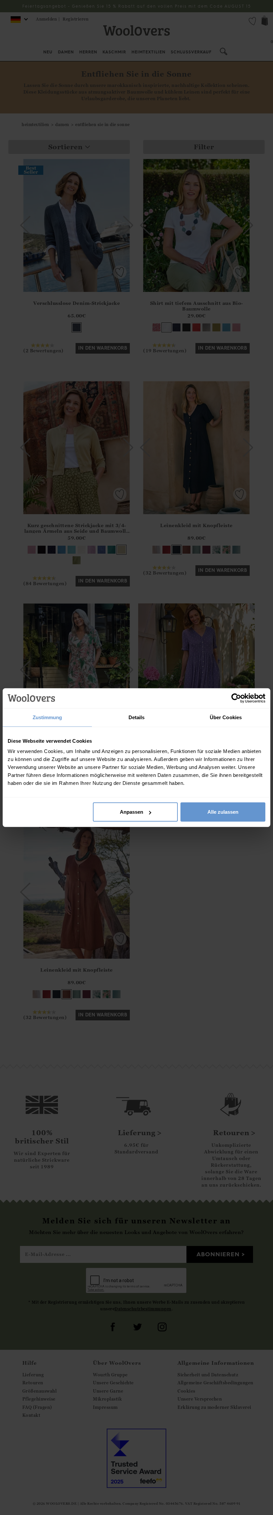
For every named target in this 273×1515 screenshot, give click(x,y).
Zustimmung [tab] (47, 717)
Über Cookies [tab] (226, 717)
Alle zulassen (222, 812)
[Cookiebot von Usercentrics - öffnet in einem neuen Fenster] (236, 698)
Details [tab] (137, 717)
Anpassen (131, 812)
